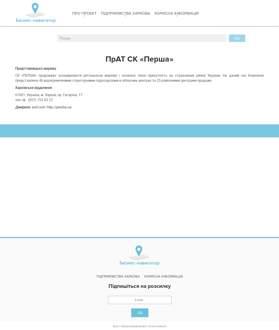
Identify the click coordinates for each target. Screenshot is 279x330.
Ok (139, 312)
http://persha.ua (58, 107)
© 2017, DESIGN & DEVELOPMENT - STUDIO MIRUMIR (139, 326)
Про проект (84, 13)
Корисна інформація (177, 13)
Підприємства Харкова (125, 13)
